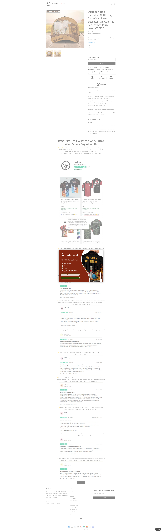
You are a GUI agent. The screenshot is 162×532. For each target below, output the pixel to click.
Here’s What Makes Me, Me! (70, 278)
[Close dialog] (102, 251)
